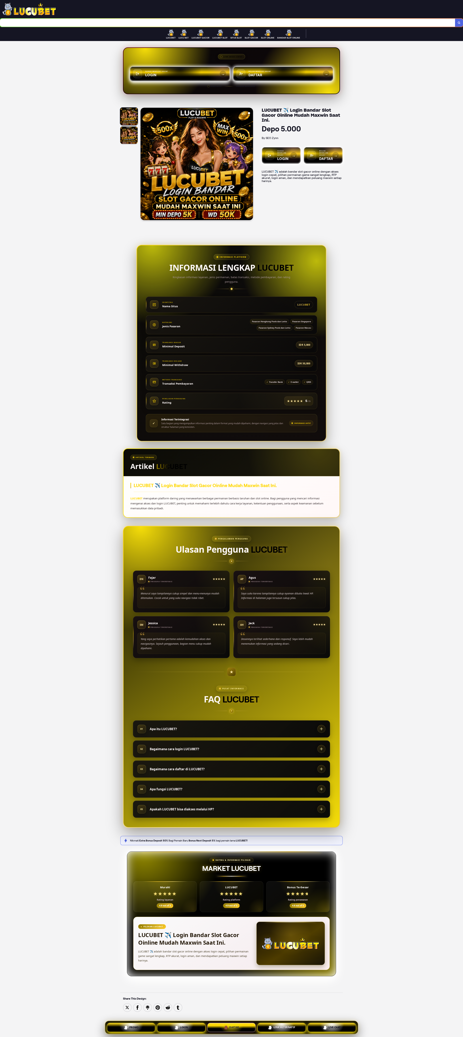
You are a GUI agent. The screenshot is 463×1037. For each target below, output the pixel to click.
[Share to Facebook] (137, 1007)
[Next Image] (250, 164)
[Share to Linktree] (147, 1007)
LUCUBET (136, 498)
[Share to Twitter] (127, 1007)
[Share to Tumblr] (178, 1007)
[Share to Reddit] (167, 1007)
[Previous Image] (143, 164)
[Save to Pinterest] (157, 1007)
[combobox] (227, 23)
